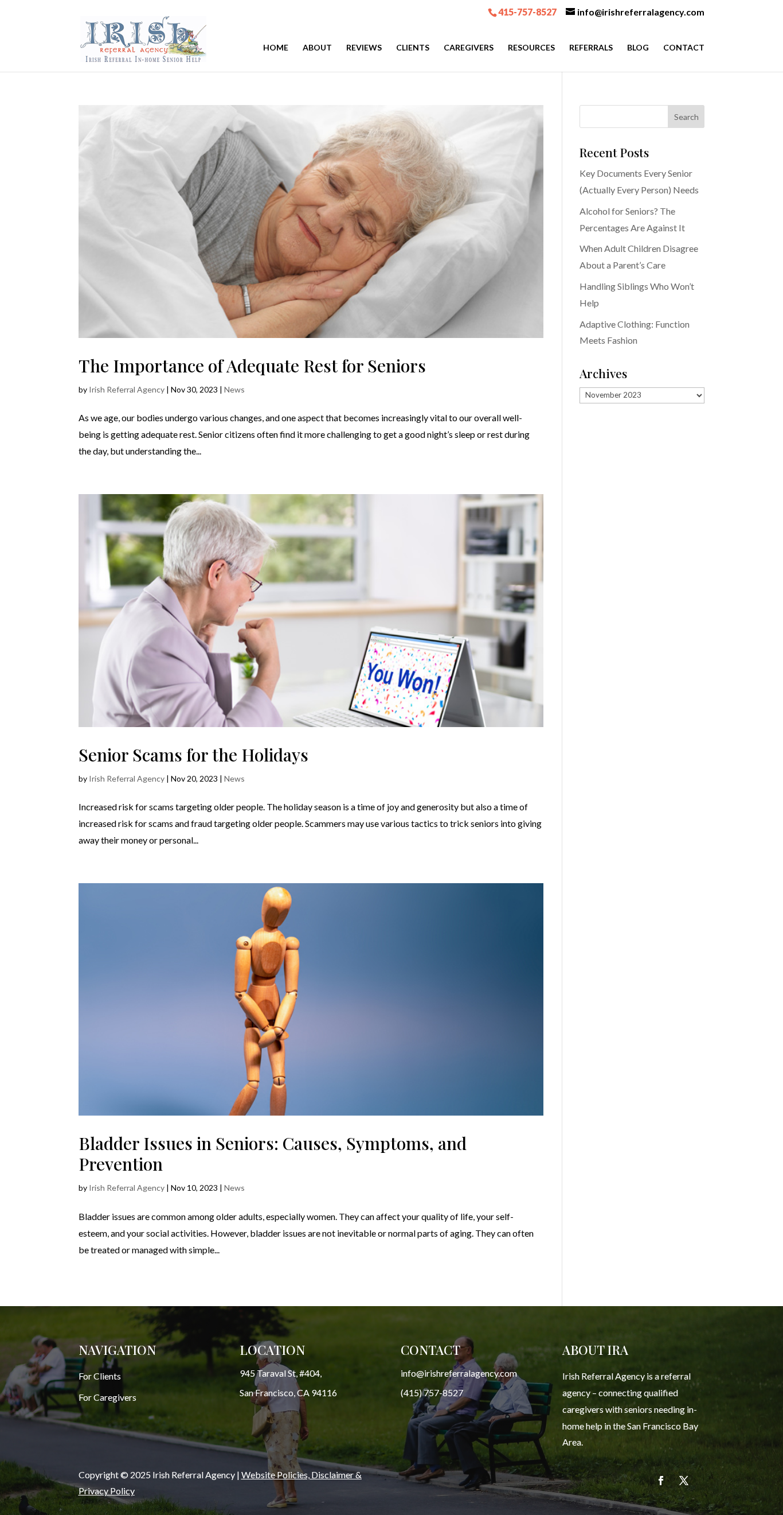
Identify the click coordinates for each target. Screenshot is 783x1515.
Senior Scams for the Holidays (193, 754)
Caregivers (469, 48)
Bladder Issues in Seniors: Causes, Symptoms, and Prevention (273, 1153)
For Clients (100, 1375)
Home (275, 48)
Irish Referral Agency (127, 389)
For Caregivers (107, 1397)
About (317, 48)
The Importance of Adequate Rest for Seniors (252, 365)
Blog (638, 48)
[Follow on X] (684, 1480)
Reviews (364, 48)
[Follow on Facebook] (661, 1480)
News (234, 389)
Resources (531, 48)
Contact (683, 48)
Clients (412, 48)
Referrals (591, 48)
